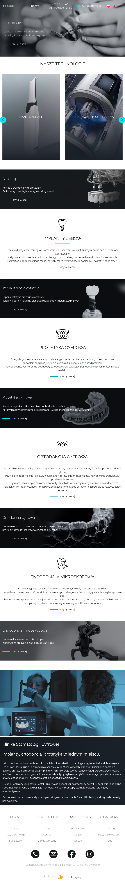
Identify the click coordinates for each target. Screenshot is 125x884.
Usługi (47, 828)
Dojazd (78, 840)
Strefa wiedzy (78, 828)
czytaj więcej (19, 43)
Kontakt (78, 834)
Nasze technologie (15, 834)
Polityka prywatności (109, 834)
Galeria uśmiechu (47, 840)
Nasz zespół (15, 840)
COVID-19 (109, 828)
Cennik (47, 834)
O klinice (15, 828)
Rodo (109, 840)
